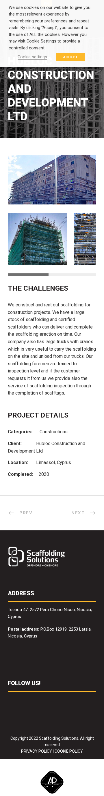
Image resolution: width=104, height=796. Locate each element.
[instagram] (55, 700)
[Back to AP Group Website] (52, 781)
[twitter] (33, 700)
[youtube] (44, 700)
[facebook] (10, 700)
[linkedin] (22, 700)
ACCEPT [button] (70, 57)
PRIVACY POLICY (36, 751)
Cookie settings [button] (32, 56)
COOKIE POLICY (69, 751)
